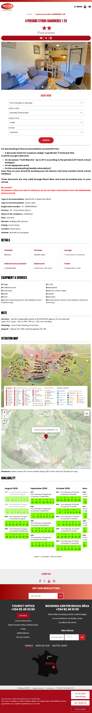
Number (11, 128)
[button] (89, 7)
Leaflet (76, 468)
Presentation (41, 38)
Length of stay (13, 118)
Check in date (13, 108)
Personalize (80, 709)
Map (46, 38)
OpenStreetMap (85, 468)
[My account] (85, 7)
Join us (46, 574)
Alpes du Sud (42, 645)
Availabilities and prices (50, 38)
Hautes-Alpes (59, 645)
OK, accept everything (80, 695)
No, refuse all (80, 702)
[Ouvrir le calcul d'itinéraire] (4, 421)
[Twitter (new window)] (44, 581)
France (29, 645)
